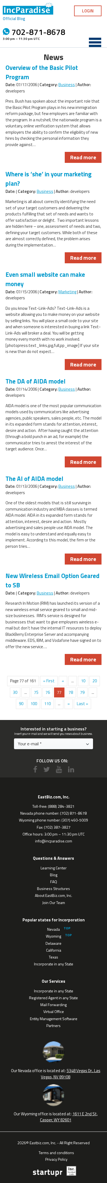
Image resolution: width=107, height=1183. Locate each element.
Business (66, 84)
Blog (53, 875)
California (53, 950)
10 (83, 681)
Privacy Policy (56, 1158)
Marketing (67, 292)
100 (33, 703)
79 (82, 692)
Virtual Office (53, 1011)
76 (48, 692)
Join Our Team (53, 902)
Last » (82, 703)
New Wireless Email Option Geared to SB (52, 580)
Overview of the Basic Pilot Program (41, 72)
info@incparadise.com (53, 841)
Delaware (53, 943)
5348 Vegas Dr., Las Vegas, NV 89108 (70, 1073)
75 (36, 692)
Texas (53, 957)
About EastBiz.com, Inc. (53, 895)
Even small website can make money (45, 279)
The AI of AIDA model (34, 478)
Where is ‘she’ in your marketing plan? (48, 178)
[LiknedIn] (71, 769)
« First (49, 681)
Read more (83, 157)
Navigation (95, 42)
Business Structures (53, 888)
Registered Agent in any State (53, 998)
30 (15, 692)
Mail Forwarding (53, 1004)
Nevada (53, 929)
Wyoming (53, 936)
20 (94, 681)
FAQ (53, 881)
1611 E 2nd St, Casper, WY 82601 (69, 1117)
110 (47, 703)
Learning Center (54, 868)
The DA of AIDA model (35, 381)
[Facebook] (35, 769)
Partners (53, 1025)
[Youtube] (59, 769)
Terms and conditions (56, 1152)
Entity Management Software (53, 1019)
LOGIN (88, 11)
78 (71, 692)
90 (21, 703)
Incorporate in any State (53, 964)
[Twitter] (46, 769)
